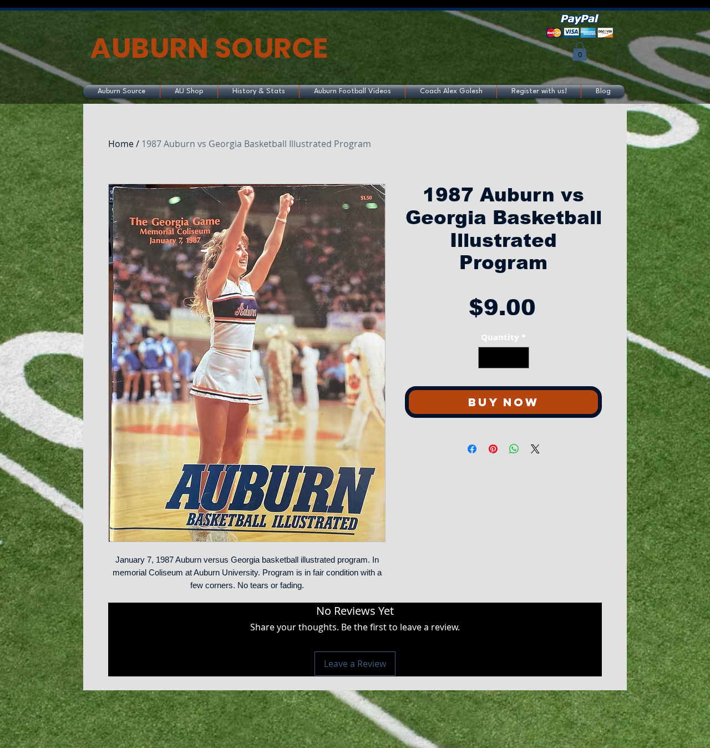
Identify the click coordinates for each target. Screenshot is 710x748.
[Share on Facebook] (472, 449)
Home (121, 144)
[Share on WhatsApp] (514, 449)
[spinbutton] (503, 357)
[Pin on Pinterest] (493, 449)
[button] (579, 51)
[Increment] (520, 357)
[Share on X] (535, 449)
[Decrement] (487, 357)
